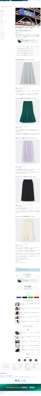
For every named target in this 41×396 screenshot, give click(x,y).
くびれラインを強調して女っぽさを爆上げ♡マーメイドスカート (26, 50)
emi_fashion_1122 (38, 314)
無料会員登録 (2, 11)
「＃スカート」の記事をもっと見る (20, 262)
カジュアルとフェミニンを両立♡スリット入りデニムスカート (25, 53)
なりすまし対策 (28, 377)
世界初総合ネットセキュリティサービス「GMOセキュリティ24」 (6, 376)
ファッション (2, 23)
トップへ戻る (27, 292)
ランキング (2, 18)
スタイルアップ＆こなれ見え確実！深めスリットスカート (25, 55)
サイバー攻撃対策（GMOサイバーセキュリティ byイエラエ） (11, 377)
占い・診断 (2, 35)
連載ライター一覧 (3, 14)
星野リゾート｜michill (3, 21)
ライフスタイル (3, 28)
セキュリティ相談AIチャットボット (26, 376)
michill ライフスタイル (37, 347)
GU (30, 30)
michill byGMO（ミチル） (18, 6)
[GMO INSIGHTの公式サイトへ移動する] (3, 373)
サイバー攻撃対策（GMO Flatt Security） (22, 377)
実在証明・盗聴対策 (2, 377)
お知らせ (2, 9)
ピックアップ (2, 39)
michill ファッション (19, 32)
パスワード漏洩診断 (16, 376)
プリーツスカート (27, 30)
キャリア (2, 37)
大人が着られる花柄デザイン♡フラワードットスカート (25, 48)
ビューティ (2, 25)
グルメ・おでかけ (3, 32)
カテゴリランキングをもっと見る (28, 326)
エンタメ (2, 30)
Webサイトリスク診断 (20, 376)
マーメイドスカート (21, 30)
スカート (17, 30)
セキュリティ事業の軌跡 (32, 377)
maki (39, 334)
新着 (1, 16)
